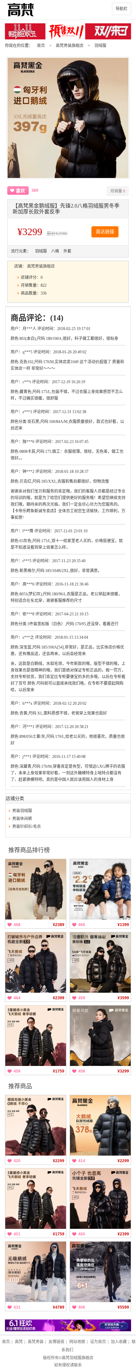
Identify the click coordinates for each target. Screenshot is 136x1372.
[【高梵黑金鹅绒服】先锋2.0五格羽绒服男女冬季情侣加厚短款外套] (35, 889)
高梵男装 (36, 1341)
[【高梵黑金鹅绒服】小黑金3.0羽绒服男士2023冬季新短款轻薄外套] (35, 1036)
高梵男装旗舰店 (70, 45)
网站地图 (77, 1341)
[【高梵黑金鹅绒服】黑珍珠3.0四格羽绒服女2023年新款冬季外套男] (100, 962)
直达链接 (105, 231)
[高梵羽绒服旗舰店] (68, 10)
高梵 (19, 1341)
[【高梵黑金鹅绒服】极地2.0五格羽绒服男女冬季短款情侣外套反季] (35, 1272)
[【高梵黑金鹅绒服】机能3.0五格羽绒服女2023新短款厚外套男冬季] (35, 962)
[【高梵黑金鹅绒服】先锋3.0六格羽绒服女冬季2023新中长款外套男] (100, 1198)
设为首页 (98, 1341)
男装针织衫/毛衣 (26, 826)
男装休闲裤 (22, 818)
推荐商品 (20, 1086)
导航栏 (121, 9)
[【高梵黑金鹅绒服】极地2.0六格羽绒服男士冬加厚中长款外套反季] (100, 1272)
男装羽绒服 (22, 810)
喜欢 (20, 190)
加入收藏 (119, 1341)
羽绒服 (100, 45)
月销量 (117, 191)
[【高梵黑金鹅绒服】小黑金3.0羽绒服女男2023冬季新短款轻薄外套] (35, 1125)
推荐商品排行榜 (29, 850)
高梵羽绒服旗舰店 (77, 1358)
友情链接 (56, 1341)
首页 (41, 45)
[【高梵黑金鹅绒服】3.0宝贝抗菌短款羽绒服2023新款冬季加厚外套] (100, 889)
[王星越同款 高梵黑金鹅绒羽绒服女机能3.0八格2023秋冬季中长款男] (100, 1036)
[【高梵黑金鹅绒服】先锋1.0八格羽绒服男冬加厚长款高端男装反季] (100, 1125)
